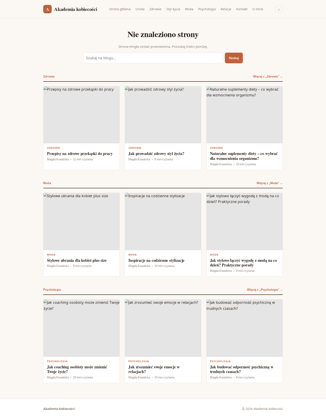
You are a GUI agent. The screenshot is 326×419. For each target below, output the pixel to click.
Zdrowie (155, 9)
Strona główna (120, 9)
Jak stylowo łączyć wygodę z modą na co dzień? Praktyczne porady (244, 234)
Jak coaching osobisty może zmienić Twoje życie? (81, 341)
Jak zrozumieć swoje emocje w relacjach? (163, 341)
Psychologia (207, 9)
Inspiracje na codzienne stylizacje (163, 234)
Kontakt (241, 9)
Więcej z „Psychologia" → (265, 289)
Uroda (140, 9)
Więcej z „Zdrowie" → (268, 76)
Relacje (226, 9)
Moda (189, 9)
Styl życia (173, 9)
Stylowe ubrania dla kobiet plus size (81, 234)
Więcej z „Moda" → (270, 183)
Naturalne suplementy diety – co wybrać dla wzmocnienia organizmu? (244, 128)
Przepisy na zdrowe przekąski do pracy (81, 128)
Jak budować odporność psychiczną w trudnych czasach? (244, 341)
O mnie (257, 9)
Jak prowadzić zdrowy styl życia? (163, 128)
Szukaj (234, 58)
